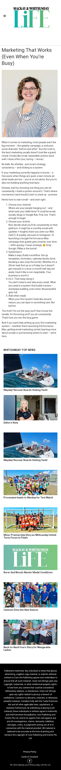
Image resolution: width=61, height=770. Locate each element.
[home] (30, 17)
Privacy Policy (29, 751)
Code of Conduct (29, 757)
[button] (6, 16)
